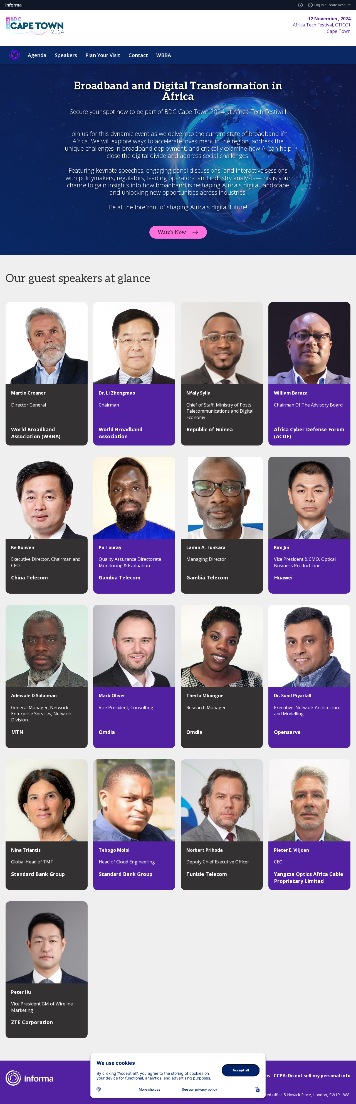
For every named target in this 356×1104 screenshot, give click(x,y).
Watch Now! (173, 232)
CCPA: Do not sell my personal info (312, 1076)
